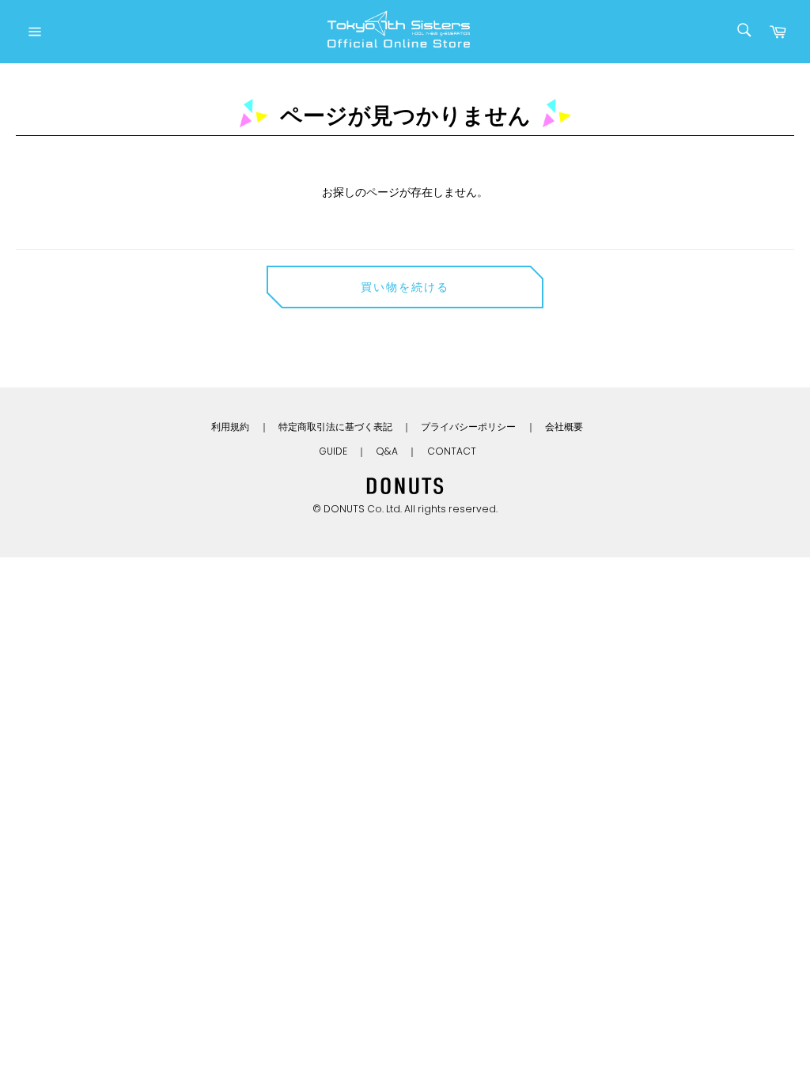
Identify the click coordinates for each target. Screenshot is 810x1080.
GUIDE (333, 451)
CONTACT (451, 451)
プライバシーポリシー (468, 426)
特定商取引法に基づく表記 (335, 426)
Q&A (387, 451)
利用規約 (230, 426)
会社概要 (564, 426)
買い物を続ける (405, 287)
